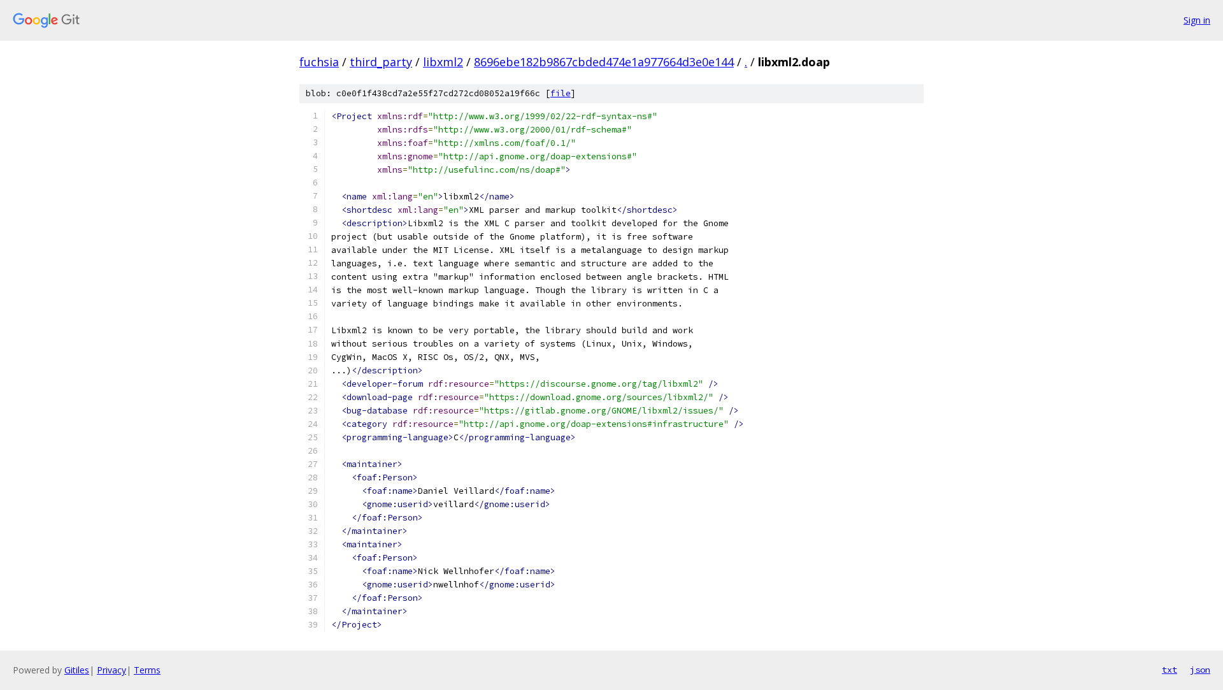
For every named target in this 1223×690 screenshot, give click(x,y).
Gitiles (76, 670)
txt (1169, 669)
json (1200, 669)
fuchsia (319, 61)
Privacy (111, 670)
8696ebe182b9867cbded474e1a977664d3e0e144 (604, 61)
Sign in (1197, 20)
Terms (147, 670)
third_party (381, 61)
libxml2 (443, 61)
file (560, 93)
